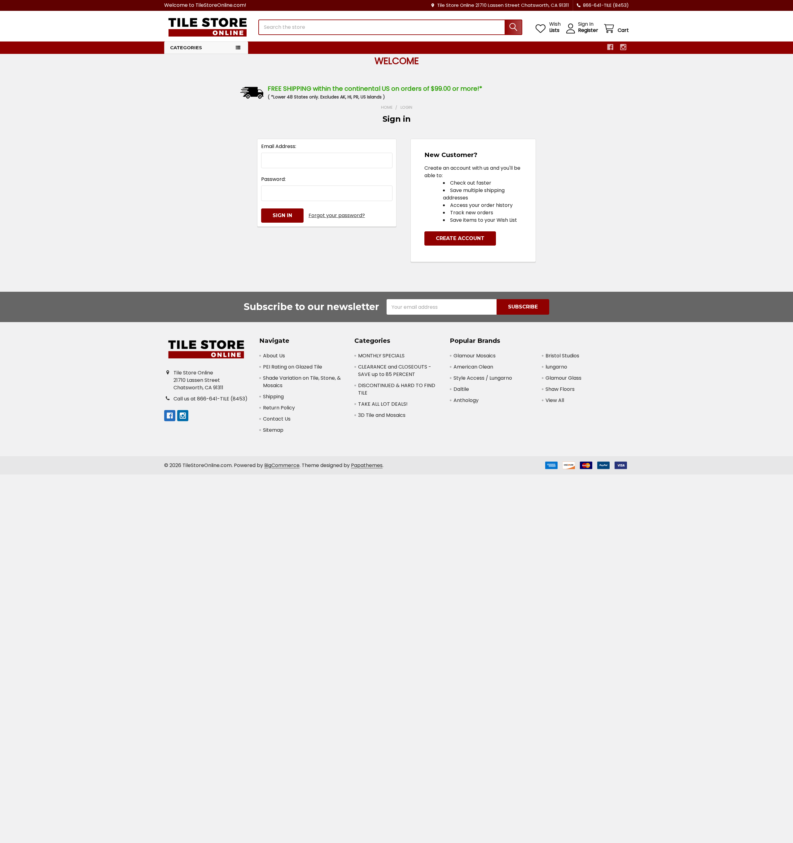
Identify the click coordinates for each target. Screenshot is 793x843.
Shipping (273, 396)
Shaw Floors (560, 389)
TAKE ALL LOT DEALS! (383, 404)
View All (554, 400)
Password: (273, 179)
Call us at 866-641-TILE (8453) (210, 398)
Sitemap (273, 430)
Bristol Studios (562, 355)
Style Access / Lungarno (482, 378)
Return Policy (279, 407)
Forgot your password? (337, 215)
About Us (274, 355)
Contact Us (277, 418)
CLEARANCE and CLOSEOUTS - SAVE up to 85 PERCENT (394, 370)
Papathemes (367, 465)
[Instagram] (623, 47)
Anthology (466, 400)
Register (588, 30)
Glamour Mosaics (474, 355)
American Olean (473, 366)
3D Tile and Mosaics (381, 415)
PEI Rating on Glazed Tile (292, 366)
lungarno (556, 366)
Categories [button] (186, 47)
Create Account (460, 238)
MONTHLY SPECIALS (381, 355)
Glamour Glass (563, 378)
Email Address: (278, 146)
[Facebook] (610, 47)
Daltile (461, 389)
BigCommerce (282, 465)
